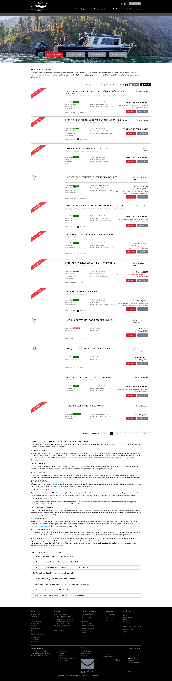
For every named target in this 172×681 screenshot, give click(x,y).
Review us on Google (134, 672)
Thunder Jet (34, 616)
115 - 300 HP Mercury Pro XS (62, 625)
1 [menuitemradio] (111, 433)
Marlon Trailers (35, 643)
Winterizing (126, 623)
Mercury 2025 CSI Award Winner (67, 658)
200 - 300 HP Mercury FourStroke (63, 619)
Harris (32, 630)
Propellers (85, 621)
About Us (137, 9)
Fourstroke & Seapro (128, 629)
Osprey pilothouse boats (42, 526)
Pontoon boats (35, 475)
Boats (77, 9)
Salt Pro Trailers (35, 641)
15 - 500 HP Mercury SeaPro (62, 623)
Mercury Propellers (87, 623)
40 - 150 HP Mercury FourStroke (63, 618)
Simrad (84, 632)
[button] (122, 3)
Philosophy (61, 653)
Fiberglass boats (50, 75)
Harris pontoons (63, 477)
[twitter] (88, 671)
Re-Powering (126, 621)
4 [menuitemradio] (125, 433)
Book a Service (127, 9)
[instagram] (82, 671)
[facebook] (125, 3)
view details (142, 111)
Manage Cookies (85, 653)
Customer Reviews (63, 660)
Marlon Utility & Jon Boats (38, 618)
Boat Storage (126, 616)
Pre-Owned (116, 9)
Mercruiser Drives (88, 614)
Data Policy (84, 649)
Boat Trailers (35, 637)
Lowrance (84, 630)
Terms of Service (85, 651)
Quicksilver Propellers (88, 625)
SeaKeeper (85, 636)
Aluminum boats (36, 75)
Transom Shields (87, 618)
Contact (83, 648)
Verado (125, 631)
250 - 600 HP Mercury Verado (62, 621)
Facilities (60, 655)
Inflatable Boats (118, 55)
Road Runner (34, 639)
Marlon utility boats (43, 504)
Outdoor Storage (127, 617)
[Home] (39, 6)
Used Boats (109, 620)
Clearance (107, 9)
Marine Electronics (88, 628)
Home (33, 15)
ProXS (125, 633)
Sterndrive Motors (59, 630)
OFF (34, 177)
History (60, 649)
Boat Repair (126, 614)
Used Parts (108, 619)
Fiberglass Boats (76, 55)
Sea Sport (57, 535)
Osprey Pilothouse (36, 623)
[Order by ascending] (126, 85)
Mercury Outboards (60, 614)
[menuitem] (136, 433)
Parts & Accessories (95, 9)
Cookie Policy (84, 655)
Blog (59, 657)
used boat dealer (50, 538)
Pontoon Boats (96, 55)
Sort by (108, 85)
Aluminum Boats (54, 55)
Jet (124, 634)
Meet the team (62, 651)
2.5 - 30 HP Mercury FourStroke (63, 616)
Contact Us (135, 3)
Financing (126, 619)
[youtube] (92, 671)
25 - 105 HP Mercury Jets (60, 627)
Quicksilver (55, 484)
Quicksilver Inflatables (38, 634)
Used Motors (109, 617)
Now (134, 189)
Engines (83, 9)
